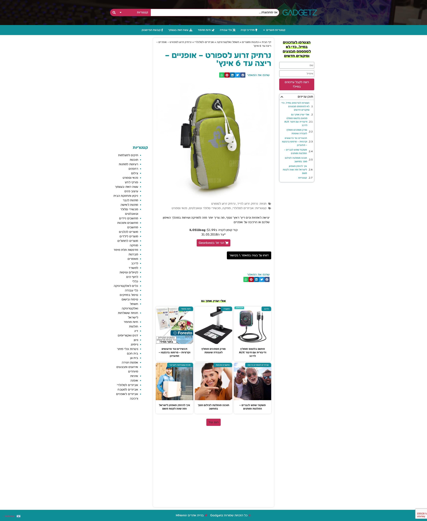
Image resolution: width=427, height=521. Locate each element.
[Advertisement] (213, 452)
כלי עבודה (131, 290)
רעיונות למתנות (128, 164)
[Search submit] (113, 12)
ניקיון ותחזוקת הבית (125, 195)
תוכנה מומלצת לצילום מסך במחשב (296, 160)
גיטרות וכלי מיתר (127, 348)
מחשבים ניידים (128, 218)
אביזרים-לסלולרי (204, 42)
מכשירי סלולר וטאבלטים (205, 208)
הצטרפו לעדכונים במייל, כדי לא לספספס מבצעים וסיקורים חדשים (295, 106)
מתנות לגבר (130, 200)
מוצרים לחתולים (127, 240)
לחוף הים (132, 276)
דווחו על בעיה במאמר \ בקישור (249, 255)
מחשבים (132, 227)
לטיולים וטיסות (129, 272)
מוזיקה (226, 208)
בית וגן (134, 357)
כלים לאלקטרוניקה (126, 285)
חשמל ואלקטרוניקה (228, 42)
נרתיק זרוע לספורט (223, 203)
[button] (282, 96)
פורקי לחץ (131, 182)
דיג (136, 330)
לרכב (134, 263)
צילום (134, 173)
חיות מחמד (131, 321)
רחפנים (133, 168)
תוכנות (134, 159)
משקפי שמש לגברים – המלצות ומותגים (295, 152)
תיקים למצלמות (128, 155)
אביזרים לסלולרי (243, 208)
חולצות (133, 326)
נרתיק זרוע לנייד (247, 203)
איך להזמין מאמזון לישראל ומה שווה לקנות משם (295, 169)
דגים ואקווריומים (128, 335)
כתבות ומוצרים (250, 42)
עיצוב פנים (131, 191)
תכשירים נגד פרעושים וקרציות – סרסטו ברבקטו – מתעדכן (294, 141)
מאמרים (133, 258)
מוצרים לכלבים (128, 231)
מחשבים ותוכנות (127, 222)
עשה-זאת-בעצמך (126, 186)
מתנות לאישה (129, 204)
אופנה (134, 380)
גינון (136, 339)
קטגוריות (302, 178)
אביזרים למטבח (128, 389)
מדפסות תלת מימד (126, 249)
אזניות (134, 375)
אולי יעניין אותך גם (300, 114)
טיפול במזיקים (129, 294)
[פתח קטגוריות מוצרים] (264, 30)
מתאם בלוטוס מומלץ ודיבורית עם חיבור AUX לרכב (295, 121)
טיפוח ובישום (130, 299)
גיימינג (134, 344)
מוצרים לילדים (129, 236)
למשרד (133, 267)
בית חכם (132, 353)
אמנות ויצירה (130, 362)
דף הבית (266, 42)
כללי (135, 281)
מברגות (133, 254)
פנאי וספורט (179, 208)
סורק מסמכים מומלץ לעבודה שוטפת (296, 132)
